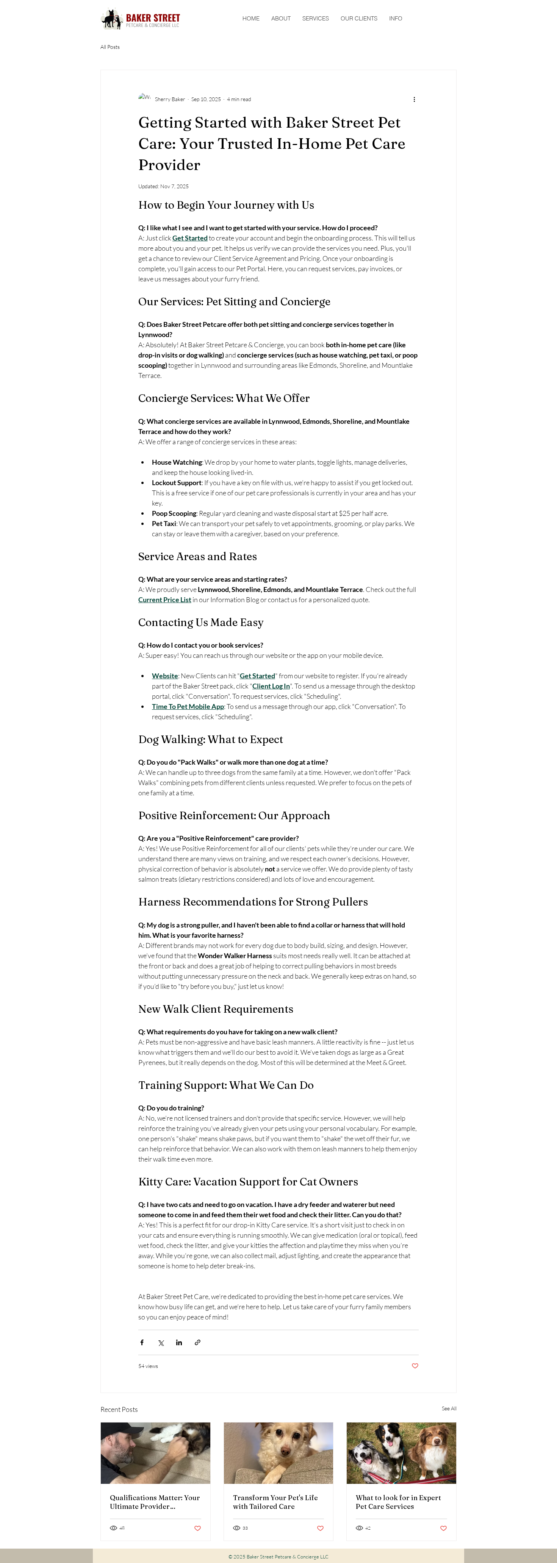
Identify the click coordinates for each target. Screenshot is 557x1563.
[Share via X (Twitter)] (160, 1342)
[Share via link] (197, 1342)
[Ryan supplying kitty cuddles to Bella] (155, 1453)
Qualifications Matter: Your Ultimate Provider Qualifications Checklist (155, 1502)
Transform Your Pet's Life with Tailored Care (275, 1502)
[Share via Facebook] (142, 1342)
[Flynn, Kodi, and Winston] (401, 1453)
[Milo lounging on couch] (278, 1453)
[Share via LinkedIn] (179, 1342)
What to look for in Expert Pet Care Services (398, 1502)
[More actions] (414, 98)
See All (449, 1408)
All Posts (110, 47)
